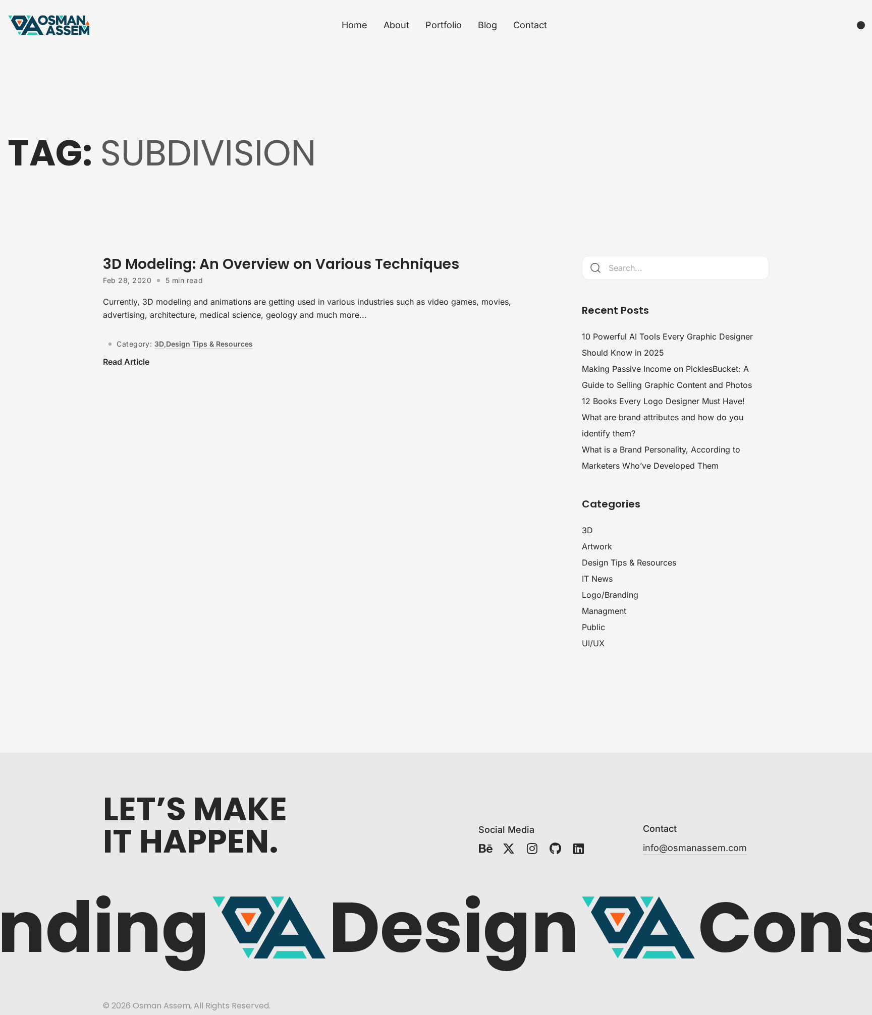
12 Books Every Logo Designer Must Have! (663, 401)
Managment (604, 611)
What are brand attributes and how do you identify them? (662, 425)
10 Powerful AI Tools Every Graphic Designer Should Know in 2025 (667, 344)
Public (593, 627)
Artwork (597, 546)
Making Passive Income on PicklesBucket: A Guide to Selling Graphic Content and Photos (667, 377)
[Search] (595, 268)
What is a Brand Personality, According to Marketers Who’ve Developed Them (661, 457)
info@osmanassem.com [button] (695, 847)
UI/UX (593, 643)
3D (159, 344)
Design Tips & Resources (209, 344)
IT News (597, 579)
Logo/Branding (610, 595)
